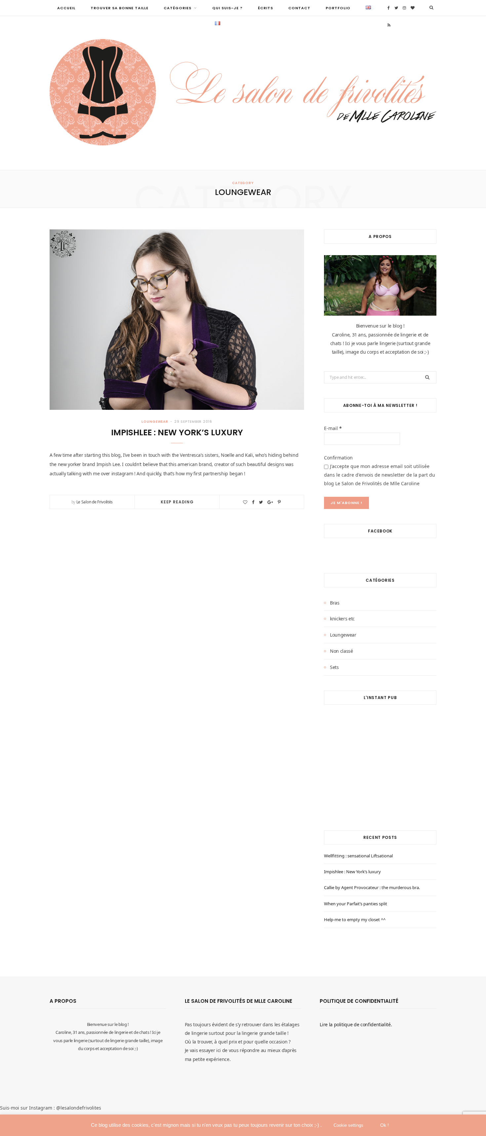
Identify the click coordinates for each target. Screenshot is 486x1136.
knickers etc (342, 618)
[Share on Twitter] (261, 502)
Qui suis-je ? (227, 8)
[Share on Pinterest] (279, 502)
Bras (335, 603)
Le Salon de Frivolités (94, 502)
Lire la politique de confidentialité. (356, 1024)
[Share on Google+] (270, 502)
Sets (334, 667)
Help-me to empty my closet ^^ (354, 919)
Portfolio (338, 8)
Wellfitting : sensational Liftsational (358, 856)
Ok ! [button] (384, 1125)
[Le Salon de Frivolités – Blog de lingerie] (243, 93)
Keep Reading (177, 502)
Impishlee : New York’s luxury (177, 432)
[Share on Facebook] (253, 502)
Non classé (341, 651)
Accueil (66, 8)
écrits (265, 8)
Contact (299, 8)
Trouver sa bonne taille (119, 8)
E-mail (333, 428)
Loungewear (155, 421)
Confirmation (338, 457)
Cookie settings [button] (348, 1125)
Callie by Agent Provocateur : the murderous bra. (372, 887)
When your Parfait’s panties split (355, 904)
